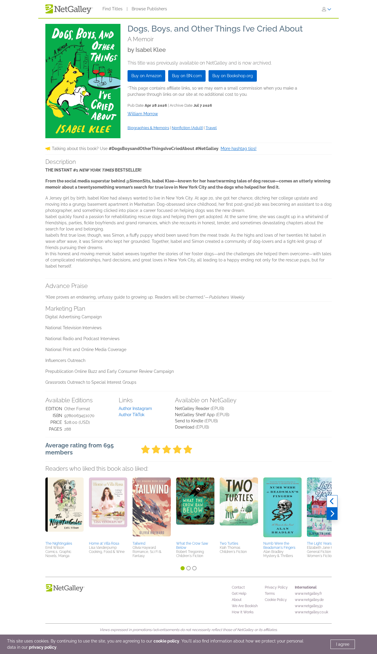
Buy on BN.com (187, 75)
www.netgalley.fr (308, 594)
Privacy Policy (276, 587)
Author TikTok (131, 414)
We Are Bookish (245, 606)
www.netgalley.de (309, 600)
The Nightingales (58, 543)
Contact (238, 587)
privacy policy (43, 647)
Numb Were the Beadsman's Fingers (279, 545)
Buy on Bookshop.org (232, 75)
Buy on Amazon (146, 75)
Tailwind (139, 543)
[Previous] (332, 501)
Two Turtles (229, 543)
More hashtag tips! (239, 148)
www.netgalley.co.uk (311, 612)
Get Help (239, 594)
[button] (64, 508)
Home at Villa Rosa (104, 543)
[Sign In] (326, 9)
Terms (270, 594)
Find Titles (112, 8)
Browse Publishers (149, 8)
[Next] (332, 514)
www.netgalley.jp (309, 606)
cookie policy (166, 641)
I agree (342, 644)
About (237, 600)
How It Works (243, 612)
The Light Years (319, 543)
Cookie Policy (276, 600)
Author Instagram (135, 408)
